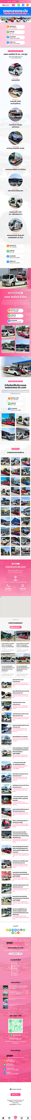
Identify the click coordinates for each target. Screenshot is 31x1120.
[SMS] (15, 933)
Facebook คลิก (10, 1068)
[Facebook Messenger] (15, 930)
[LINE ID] (22, 585)
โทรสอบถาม (13, 26)
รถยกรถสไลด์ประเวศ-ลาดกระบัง (20, 736)
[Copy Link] (7, 930)
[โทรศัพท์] (8, 585)
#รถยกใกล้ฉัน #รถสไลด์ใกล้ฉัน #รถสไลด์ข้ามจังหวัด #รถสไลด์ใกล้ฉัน (8, 645)
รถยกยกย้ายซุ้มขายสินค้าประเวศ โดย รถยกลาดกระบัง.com (17, 1005)
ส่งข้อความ (13, 42)
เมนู (9, 1119)
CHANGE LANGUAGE (16, 1089)
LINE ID (12, 32)
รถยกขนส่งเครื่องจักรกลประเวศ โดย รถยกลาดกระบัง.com (17, 998)
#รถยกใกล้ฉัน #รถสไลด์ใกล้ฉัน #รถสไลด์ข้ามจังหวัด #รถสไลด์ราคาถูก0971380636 (21, 874)
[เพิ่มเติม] (28, 1118)
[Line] (10, 930)
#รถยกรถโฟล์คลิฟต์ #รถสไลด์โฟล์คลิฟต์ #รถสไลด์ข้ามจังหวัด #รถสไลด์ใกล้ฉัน (8, 668)
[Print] (18, 933)
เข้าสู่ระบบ (14, 1)
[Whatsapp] (24, 930)
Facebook (13, 37)
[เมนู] (9, 1118)
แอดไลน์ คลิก (9, 1064)
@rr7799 (12, 33)
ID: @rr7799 (10, 1065)
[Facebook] (12, 930)
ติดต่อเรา (9, 1)
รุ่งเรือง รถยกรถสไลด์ (15, 38)
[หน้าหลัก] (3, 1118)
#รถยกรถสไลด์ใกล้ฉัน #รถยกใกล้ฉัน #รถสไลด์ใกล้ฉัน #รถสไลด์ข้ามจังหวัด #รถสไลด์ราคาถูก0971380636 (18, 987)
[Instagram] (21, 930)
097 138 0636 (13, 27)
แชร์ (22, 1119)
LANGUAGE (21, 1)
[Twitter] (18, 930)
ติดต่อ (15, 1119)
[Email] (12, 933)
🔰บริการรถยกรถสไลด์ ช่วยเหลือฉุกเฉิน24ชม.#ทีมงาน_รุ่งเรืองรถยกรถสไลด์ (20, 798)
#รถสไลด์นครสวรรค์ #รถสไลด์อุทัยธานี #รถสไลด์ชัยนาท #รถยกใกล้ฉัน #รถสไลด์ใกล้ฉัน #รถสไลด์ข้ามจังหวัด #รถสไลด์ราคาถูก (19, 993)
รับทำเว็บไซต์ (18, 1104)
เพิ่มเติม (28, 1119)
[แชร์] (22, 1118)
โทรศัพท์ (8, 588)
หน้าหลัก (3, 1119)
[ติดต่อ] (15, 1117)
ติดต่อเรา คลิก (15, 310)
